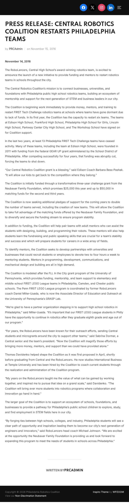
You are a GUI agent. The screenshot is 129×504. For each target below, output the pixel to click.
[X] (92, 7)
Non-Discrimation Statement (30, 495)
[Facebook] (83, 7)
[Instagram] (101, 7)
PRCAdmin (16, 48)
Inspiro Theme (101, 491)
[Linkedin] (110, 7)
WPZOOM (118, 491)
